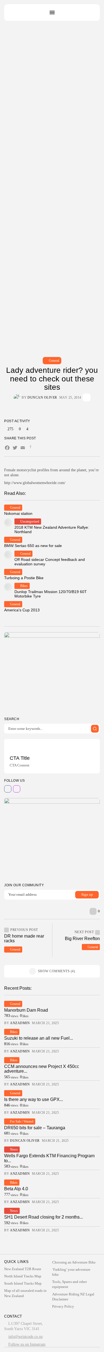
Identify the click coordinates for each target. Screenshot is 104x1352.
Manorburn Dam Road (26, 1010)
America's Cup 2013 (22, 610)
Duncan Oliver (42, 397)
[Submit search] (95, 729)
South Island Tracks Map (23, 1283)
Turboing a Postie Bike (24, 578)
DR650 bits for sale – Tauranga (34, 1127)
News (14, 1149)
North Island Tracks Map (22, 1276)
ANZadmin (20, 1023)
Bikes (24, 586)
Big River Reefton (82, 938)
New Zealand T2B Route (22, 1269)
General (54, 361)
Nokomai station (18, 513)
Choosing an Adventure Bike (74, 1262)
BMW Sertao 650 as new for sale (33, 545)
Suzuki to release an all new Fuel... (38, 1038)
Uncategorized (29, 521)
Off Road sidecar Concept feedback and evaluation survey (49, 561)
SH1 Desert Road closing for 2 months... (43, 1217)
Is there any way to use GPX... (33, 1099)
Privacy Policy (63, 1306)
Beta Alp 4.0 (16, 1188)
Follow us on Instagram (26, 1344)
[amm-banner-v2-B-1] (52, 838)
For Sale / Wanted (21, 1121)
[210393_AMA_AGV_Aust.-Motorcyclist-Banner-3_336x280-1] (52, 672)
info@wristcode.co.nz (25, 1337)
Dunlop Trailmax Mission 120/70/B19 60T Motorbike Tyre (50, 593)
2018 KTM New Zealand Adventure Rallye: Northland (51, 529)
